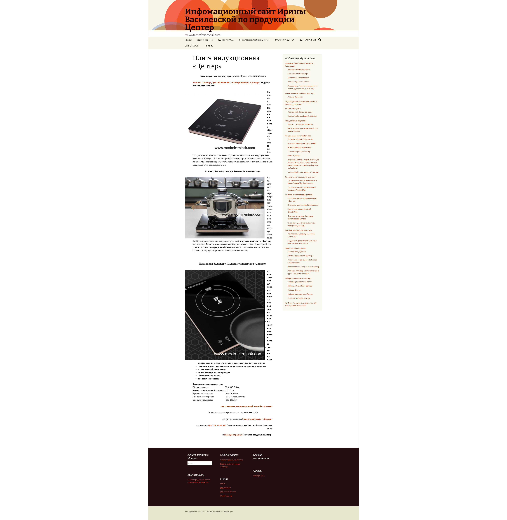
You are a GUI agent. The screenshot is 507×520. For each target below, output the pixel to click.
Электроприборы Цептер (295, 248)
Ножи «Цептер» (294, 155)
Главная (188, 40)
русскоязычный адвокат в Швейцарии (217, 511)
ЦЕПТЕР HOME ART (307, 40)
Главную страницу (233, 434)
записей (225, 487)
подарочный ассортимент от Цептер (303, 172)
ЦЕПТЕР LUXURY (192, 46)
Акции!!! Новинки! (205, 40)
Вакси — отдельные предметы (300, 124)
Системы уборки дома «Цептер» (298, 230)
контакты (209, 46)
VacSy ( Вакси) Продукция (295, 121)
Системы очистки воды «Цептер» (299, 194)
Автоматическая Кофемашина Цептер (303, 266)
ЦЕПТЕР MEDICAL (226, 40)
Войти (222, 483)
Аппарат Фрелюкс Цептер (298, 82)
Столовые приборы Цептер (299, 151)
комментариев (228, 492)
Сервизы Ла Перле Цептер (299, 298)
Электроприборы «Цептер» (245, 82)
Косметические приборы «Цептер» (254, 40)
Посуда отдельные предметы (300, 139)
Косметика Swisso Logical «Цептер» (302, 116)
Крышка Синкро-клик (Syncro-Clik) (302, 143)
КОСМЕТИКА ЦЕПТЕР (284, 40)
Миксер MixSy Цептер (297, 251)
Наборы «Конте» (294, 290)
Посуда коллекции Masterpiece (298, 136)
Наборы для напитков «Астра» (300, 282)
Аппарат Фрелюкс (295, 97)
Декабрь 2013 (258, 475)
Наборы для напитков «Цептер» (298, 278)
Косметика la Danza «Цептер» (300, 112)
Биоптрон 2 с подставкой (298, 77)
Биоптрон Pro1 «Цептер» (298, 73)
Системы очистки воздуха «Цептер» (300, 177)
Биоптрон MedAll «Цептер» (299, 69)
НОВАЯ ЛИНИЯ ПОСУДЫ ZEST (299, 147)
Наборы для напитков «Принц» (300, 294)
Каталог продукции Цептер (231, 460)
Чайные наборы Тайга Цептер (300, 286)
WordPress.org (226, 496)
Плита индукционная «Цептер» (300, 256)
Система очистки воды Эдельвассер (303, 205)
